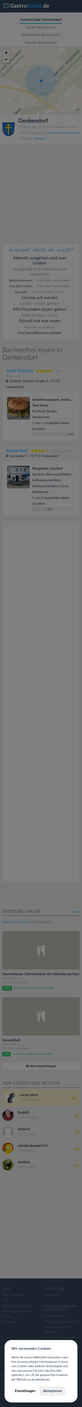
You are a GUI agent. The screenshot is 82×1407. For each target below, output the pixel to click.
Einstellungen (25, 1391)
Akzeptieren (52, 1391)
